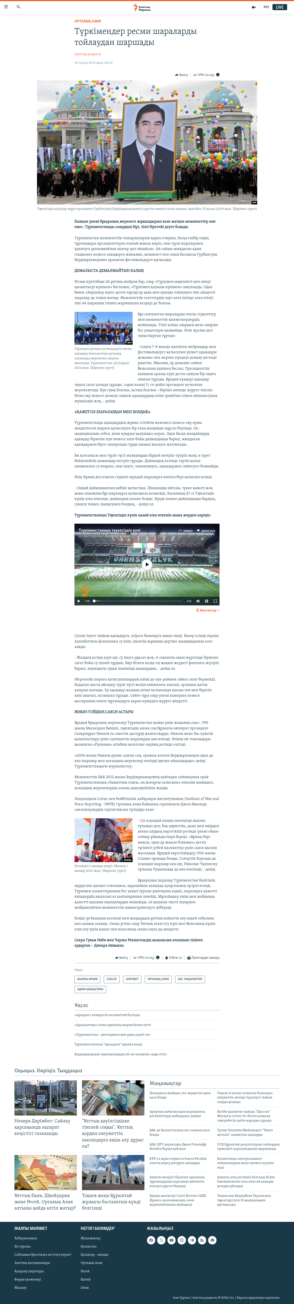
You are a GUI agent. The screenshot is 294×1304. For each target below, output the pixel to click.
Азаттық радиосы (87, 54)
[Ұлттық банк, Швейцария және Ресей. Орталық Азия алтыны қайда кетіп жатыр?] (45, 1172)
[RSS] (202, 1240)
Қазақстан (89, 1247)
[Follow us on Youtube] (171, 1240)
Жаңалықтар (91, 1238)
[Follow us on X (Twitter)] (161, 1240)
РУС (266, 7)
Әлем (85, 1288)
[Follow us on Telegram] (192, 1240)
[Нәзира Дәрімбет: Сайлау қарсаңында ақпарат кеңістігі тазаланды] (45, 1097)
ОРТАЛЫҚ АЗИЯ (87, 22)
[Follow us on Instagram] (182, 1240)
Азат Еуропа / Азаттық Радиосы (107, 536)
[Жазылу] (212, 1240)
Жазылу (20, 1288)
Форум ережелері (27, 1279)
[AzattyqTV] (253, 7)
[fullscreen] (215, 601)
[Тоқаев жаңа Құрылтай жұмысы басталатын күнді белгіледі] (113, 1172)
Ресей (85, 1271)
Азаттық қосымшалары (32, 1263)
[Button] (181, 75)
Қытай (86, 1279)
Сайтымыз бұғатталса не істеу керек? (42, 1255)
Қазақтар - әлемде (94, 1255)
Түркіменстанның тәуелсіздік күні (109, 530)
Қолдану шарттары (29, 1271)
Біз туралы (22, 1247)
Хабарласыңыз (25, 1238)
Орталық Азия (91, 1263)
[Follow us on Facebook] (151, 1240)
